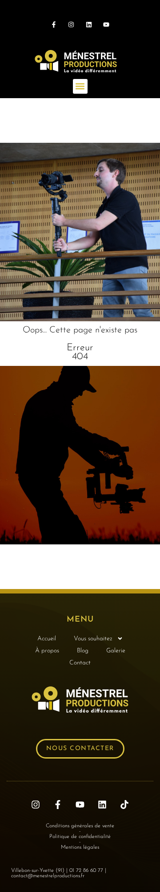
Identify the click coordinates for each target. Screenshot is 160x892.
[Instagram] (71, 24)
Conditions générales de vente (80, 826)
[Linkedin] (88, 24)
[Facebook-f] (54, 24)
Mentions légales (80, 847)
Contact (80, 663)
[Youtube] (106, 24)
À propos (47, 650)
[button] (80, 86)
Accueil (46, 638)
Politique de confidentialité (80, 836)
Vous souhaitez (93, 638)
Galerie (115, 650)
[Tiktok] (124, 804)
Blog (82, 650)
